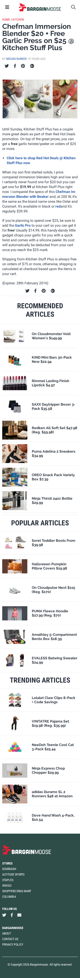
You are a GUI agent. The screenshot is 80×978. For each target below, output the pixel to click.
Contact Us (10, 939)
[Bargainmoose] (40, 7)
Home (6, 19)
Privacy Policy (12, 944)
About (6, 933)
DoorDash (9, 869)
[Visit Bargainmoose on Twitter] (4, 915)
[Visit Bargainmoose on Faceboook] (12, 915)
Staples (7, 880)
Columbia (9, 896)
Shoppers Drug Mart (16, 891)
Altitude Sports (13, 874)
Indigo (6, 885)
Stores (7, 863)
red (58, 206)
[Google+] (32, 66)
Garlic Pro (23, 225)
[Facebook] (14, 66)
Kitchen (18, 19)
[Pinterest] (23, 66)
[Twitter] (6, 66)
